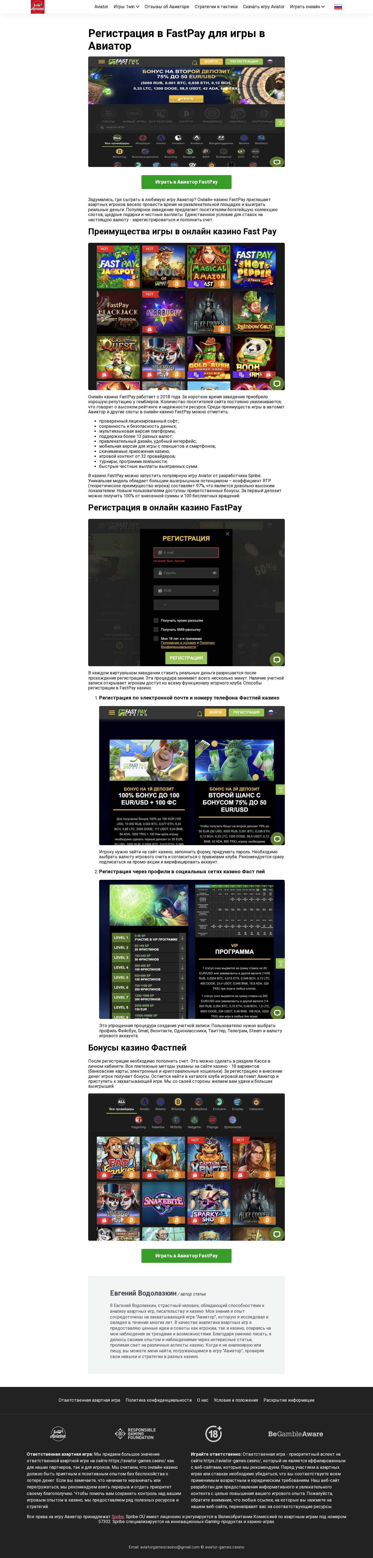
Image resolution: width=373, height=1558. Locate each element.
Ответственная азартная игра (89, 1400)
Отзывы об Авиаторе (167, 6)
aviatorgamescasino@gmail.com (170, 1547)
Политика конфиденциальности (159, 1400)
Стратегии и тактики (216, 6)
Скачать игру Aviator (264, 6)
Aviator (101, 6)
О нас (202, 1400)
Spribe (118, 1516)
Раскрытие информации (289, 1400)
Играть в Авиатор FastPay (186, 182)
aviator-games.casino (224, 1547)
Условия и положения (236, 1400)
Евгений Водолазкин (143, 1293)
